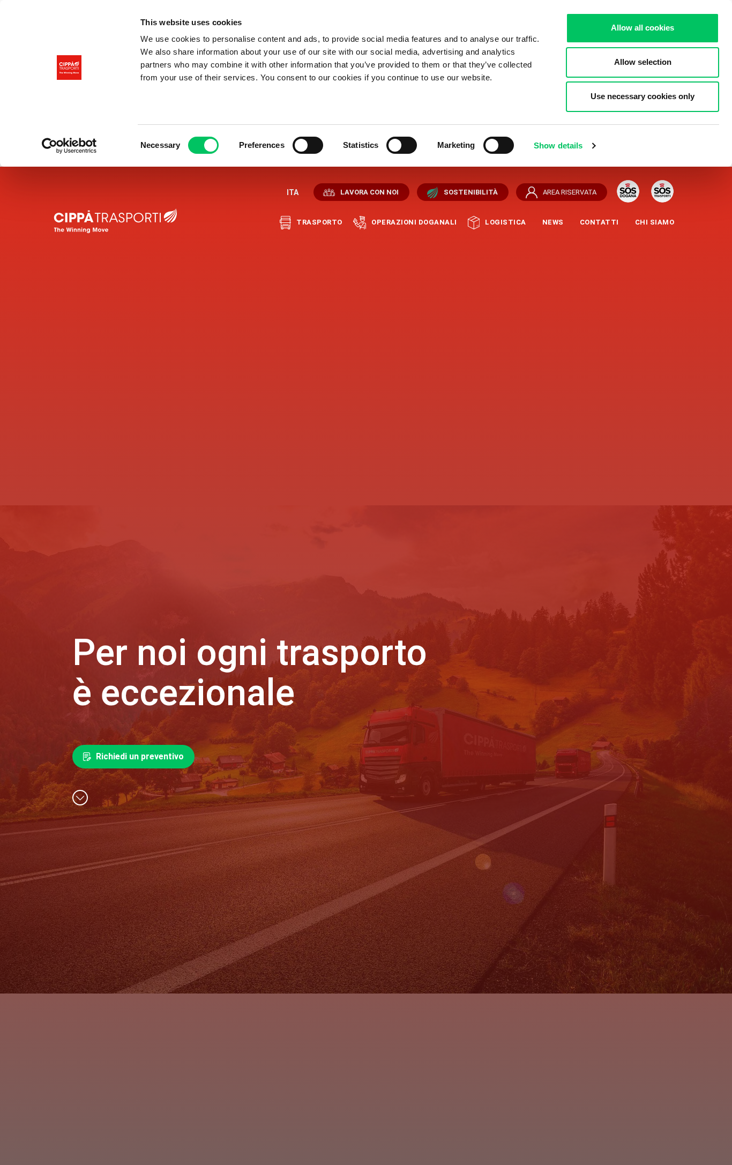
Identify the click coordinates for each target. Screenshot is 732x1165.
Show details (558, 145)
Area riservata (569, 192)
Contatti (599, 222)
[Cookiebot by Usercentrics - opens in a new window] (69, 146)
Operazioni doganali (414, 222)
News (553, 222)
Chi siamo (655, 222)
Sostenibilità (471, 192)
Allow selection (642, 61)
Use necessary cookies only (642, 96)
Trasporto (319, 222)
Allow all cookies (642, 27)
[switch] (308, 145)
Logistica (505, 222)
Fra (291, 192)
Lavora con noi (369, 192)
